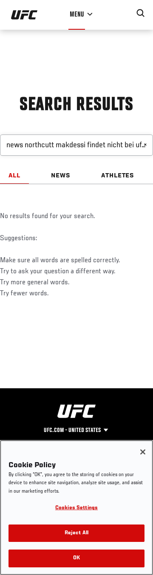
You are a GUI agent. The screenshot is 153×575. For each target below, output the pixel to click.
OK (76, 558)
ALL (14, 175)
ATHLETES (118, 175)
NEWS (61, 175)
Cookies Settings (76, 508)
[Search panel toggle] (140, 13)
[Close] (142, 452)
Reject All (76, 533)
